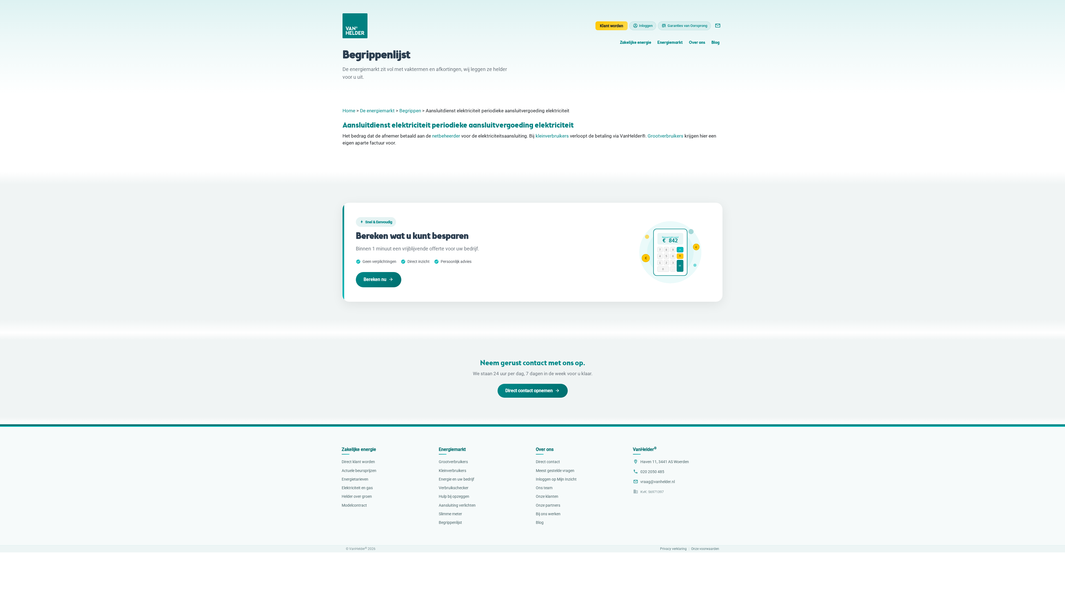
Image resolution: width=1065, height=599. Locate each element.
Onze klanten (547, 496)
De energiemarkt (377, 110)
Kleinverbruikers (452, 470)
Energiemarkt (670, 43)
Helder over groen (357, 496)
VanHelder (644, 449)
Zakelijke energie (635, 43)
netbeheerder (446, 136)
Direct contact (548, 462)
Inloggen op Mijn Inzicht (556, 479)
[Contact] (717, 26)
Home (349, 110)
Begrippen (410, 110)
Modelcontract (354, 505)
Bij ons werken (548, 514)
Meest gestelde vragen (555, 470)
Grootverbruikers (665, 136)
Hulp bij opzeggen (454, 496)
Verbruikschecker (453, 488)
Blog (715, 43)
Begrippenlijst (450, 522)
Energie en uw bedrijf (456, 479)
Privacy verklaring (673, 549)
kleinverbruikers (552, 136)
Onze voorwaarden (705, 549)
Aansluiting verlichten (457, 505)
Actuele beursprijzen (359, 470)
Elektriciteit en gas (357, 488)
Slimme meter (450, 514)
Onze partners (548, 505)
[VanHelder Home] (355, 25)
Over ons (697, 43)
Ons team (544, 488)
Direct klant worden (358, 462)
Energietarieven (355, 479)
